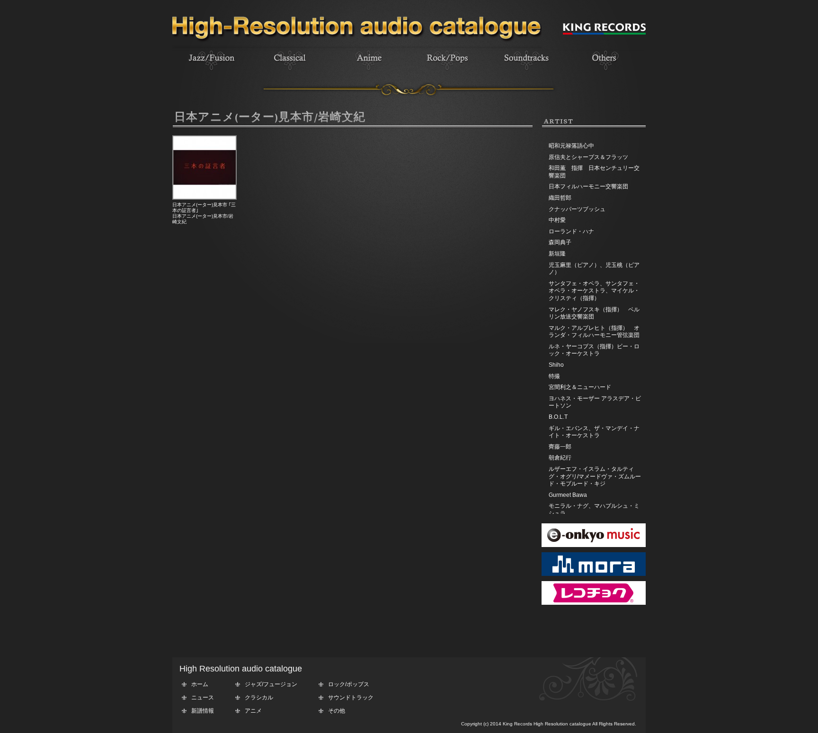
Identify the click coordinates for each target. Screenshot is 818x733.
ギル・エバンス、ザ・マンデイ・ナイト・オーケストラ (594, 432)
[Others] (604, 71)
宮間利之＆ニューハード (580, 387)
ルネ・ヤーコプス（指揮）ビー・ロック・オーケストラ (594, 350)
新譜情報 (202, 710)
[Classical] (290, 71)
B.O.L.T (558, 417)
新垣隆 (557, 253)
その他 (336, 710)
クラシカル (259, 697)
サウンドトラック (350, 697)
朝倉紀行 (560, 457)
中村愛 (557, 220)
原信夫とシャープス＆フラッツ (588, 157)
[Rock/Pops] (447, 71)
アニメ (253, 710)
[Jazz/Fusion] (211, 71)
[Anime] (368, 71)
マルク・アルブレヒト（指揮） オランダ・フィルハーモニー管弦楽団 (594, 332)
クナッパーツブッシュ (577, 209)
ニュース (202, 697)
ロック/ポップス (348, 684)
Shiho (556, 365)
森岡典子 (560, 242)
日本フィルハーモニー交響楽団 (588, 186)
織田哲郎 (560, 197)
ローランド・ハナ (571, 231)
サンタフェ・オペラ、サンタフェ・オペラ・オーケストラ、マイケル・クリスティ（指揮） (594, 290)
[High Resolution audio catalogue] (357, 46)
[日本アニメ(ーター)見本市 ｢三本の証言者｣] (204, 197)
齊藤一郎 (560, 446)
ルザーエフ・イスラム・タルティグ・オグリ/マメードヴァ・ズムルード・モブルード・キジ (595, 476)
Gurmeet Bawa (568, 495)
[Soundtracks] (526, 71)
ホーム (199, 684)
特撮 (554, 376)
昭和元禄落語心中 (571, 145)
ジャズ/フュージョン (271, 684)
